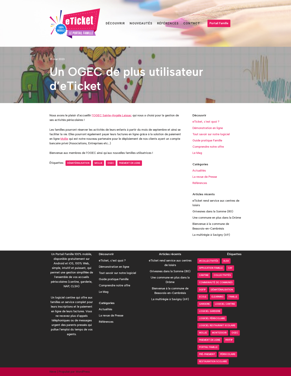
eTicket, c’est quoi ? (205, 121)
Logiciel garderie (209, 311)
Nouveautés (141, 23)
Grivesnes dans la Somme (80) (212, 211)
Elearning (217, 296)
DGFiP (202, 289)
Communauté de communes (216, 282)
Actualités (199, 170)
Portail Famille (218, 23)
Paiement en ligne (129, 163)
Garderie (204, 304)
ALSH (226, 261)
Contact (191, 23)
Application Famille (211, 268)
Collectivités (222, 275)
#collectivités (208, 261)
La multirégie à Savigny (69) (211, 234)
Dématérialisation (78, 163)
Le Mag (197, 153)
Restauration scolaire (213, 361)
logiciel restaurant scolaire (217, 325)
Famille (233, 296)
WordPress (83, 371)
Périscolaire (227, 354)
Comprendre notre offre (208, 146)
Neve (53, 371)
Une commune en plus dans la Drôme (216, 217)
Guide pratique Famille (207, 140)
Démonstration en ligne (207, 128)
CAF (230, 268)
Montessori (219, 332)
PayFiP (229, 340)
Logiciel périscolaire (212, 318)
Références (168, 23)
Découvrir (115, 23)
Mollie (64, 138)
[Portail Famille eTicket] (75, 23)
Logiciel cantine (225, 304)
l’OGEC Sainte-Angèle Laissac (112, 115)
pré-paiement (207, 354)
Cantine (204, 275)
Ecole (202, 296)
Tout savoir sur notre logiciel (211, 134)
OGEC (110, 163)
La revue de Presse (204, 176)
